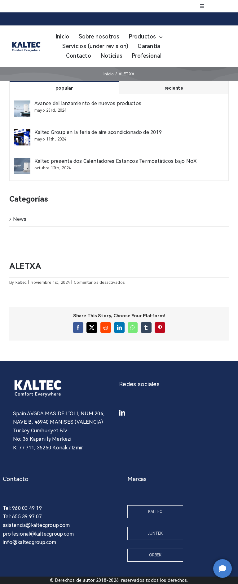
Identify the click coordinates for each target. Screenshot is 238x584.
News (19, 219)
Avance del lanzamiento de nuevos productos (87, 103)
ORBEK (155, 555)
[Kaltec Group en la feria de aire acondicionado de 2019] (22, 133)
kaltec (21, 282)
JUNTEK (155, 533)
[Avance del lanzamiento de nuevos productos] (22, 105)
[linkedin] (122, 413)
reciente (174, 88)
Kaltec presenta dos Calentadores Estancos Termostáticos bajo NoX (115, 161)
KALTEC (155, 512)
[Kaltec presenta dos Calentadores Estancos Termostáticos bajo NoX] (22, 162)
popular (64, 88)
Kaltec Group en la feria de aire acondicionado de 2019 (98, 132)
